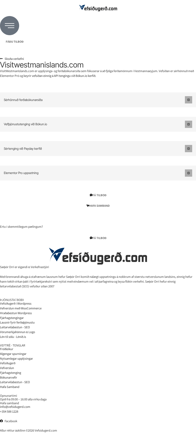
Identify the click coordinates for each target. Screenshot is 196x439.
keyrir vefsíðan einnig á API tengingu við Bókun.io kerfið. (60, 76)
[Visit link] (98, 8)
